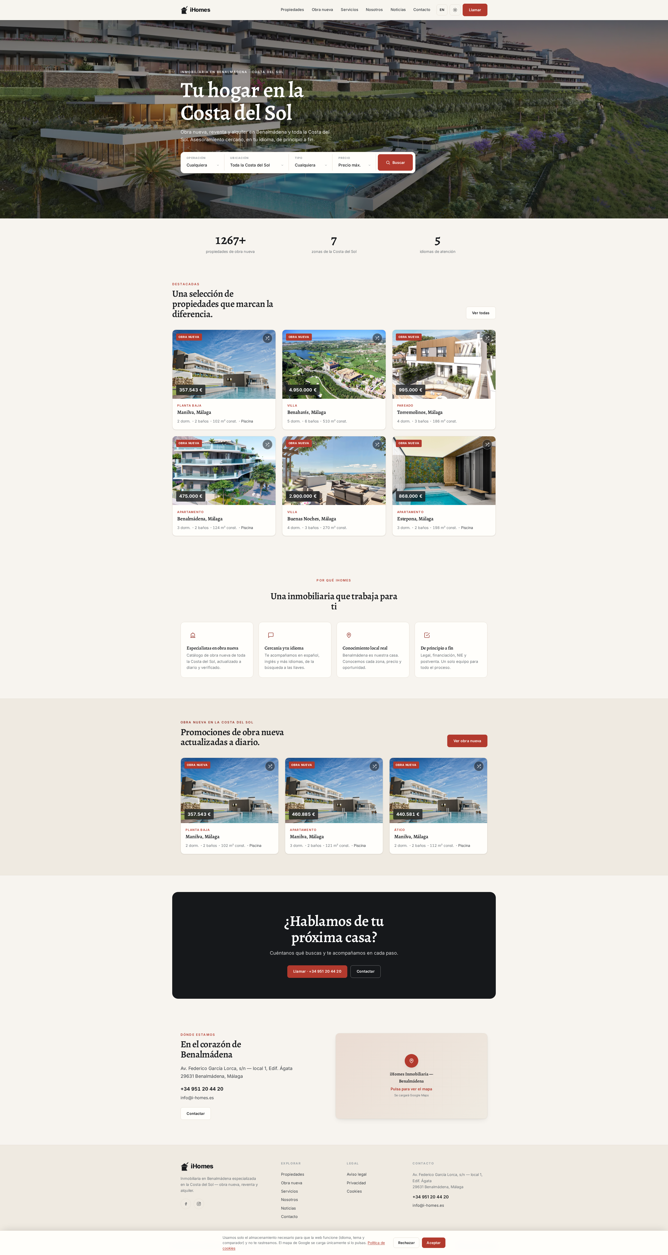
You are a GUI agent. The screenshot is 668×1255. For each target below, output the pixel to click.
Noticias (398, 9)
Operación (196, 158)
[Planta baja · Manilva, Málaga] (224, 364)
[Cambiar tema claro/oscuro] (455, 9)
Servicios (349, 9)
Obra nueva (322, 9)
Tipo (298, 158)
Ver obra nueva (467, 741)
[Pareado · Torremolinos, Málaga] (444, 364)
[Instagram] (199, 1204)
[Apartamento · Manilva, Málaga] (334, 790)
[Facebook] (186, 1204)
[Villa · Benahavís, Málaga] (333, 364)
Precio (344, 158)
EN (442, 10)
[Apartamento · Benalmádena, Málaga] (224, 470)
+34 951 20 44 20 (431, 1196)
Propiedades (292, 9)
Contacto (421, 9)
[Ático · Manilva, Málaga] (438, 790)
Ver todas (481, 313)
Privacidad (356, 1183)
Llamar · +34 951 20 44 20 (317, 971)
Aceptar (433, 1243)
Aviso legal (357, 1174)
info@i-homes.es (197, 1097)
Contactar (366, 971)
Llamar (475, 10)
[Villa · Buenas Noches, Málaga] (333, 470)
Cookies (354, 1191)
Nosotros (374, 9)
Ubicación (239, 158)
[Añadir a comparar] (267, 338)
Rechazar (406, 1243)
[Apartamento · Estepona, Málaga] (444, 470)
